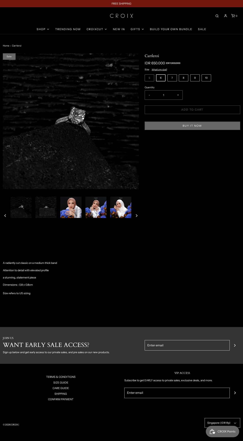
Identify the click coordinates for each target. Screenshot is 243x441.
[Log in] (225, 15)
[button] (5, 215)
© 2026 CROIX (10, 424)
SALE (202, 29)
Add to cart (192, 109)
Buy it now (192, 125)
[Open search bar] (217, 16)
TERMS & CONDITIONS (61, 377)
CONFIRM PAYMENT (60, 399)
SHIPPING (60, 393)
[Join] (235, 345)
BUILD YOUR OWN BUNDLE (171, 29)
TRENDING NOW (68, 29)
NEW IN (119, 29)
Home (6, 45)
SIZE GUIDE (60, 382)
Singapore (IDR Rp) (219, 422)
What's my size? (159, 69)
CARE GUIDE (61, 388)
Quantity (150, 87)
